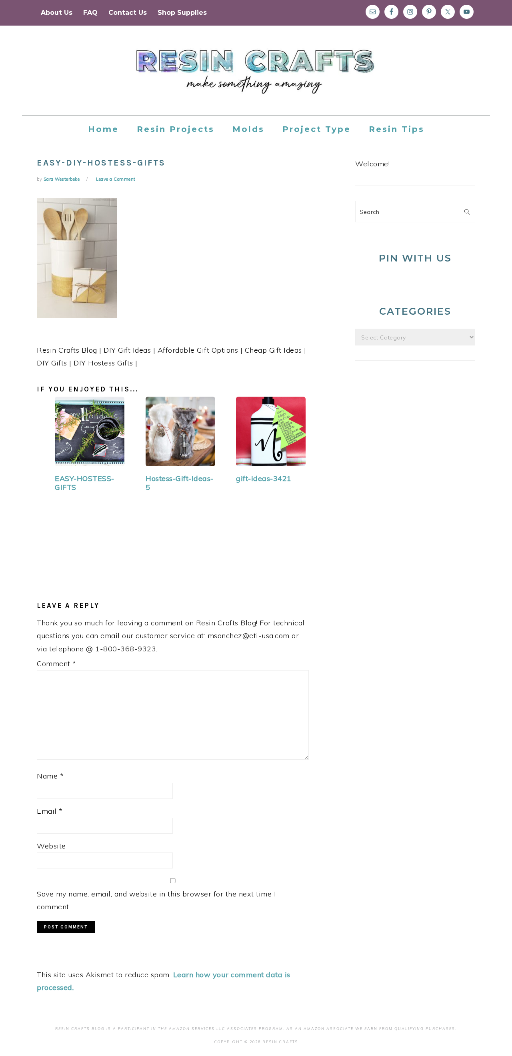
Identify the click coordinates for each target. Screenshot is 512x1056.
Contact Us (127, 12)
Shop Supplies (182, 12)
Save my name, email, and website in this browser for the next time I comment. (156, 900)
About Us (56, 12)
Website (51, 845)
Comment (56, 663)
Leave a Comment (116, 179)
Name (50, 776)
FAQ (90, 12)
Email (50, 811)
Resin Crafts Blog (256, 78)
